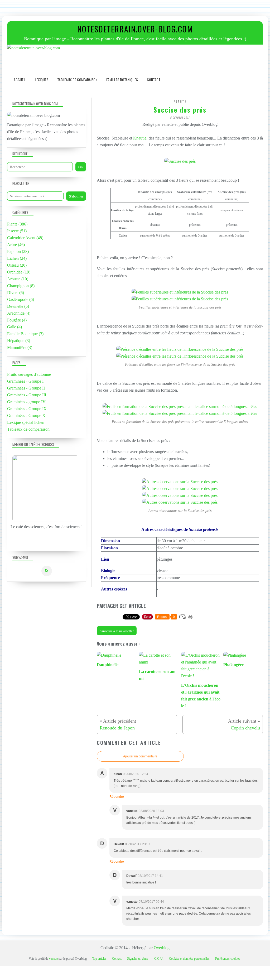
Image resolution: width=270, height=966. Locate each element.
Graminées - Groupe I (25, 381)
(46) (16, 244)
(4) (18, 313)
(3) (25, 333)
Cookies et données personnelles (189, 958)
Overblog (162, 947)
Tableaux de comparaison (77, 79)
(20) (17, 265)
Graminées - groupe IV (26, 402)
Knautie (139, 138)
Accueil (20, 79)
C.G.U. (158, 958)
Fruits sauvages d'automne (29, 374)
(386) (17, 224)
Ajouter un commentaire (140, 756)
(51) (17, 231)
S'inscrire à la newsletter (117, 631)
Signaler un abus (138, 958)
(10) (17, 279)
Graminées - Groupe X (26, 415)
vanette (53, 958)
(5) (18, 306)
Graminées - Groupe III (26, 395)
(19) (18, 272)
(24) (17, 258)
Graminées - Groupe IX (27, 408)
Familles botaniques (122, 79)
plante (179, 101)
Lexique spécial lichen (25, 422)
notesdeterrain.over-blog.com (135, 29)
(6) (15, 292)
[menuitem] (20, 79)
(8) (21, 285)
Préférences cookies (227, 958)
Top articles (99, 958)
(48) (25, 238)
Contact (153, 79)
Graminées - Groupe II (26, 388)
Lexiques (41, 79)
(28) (18, 251)
